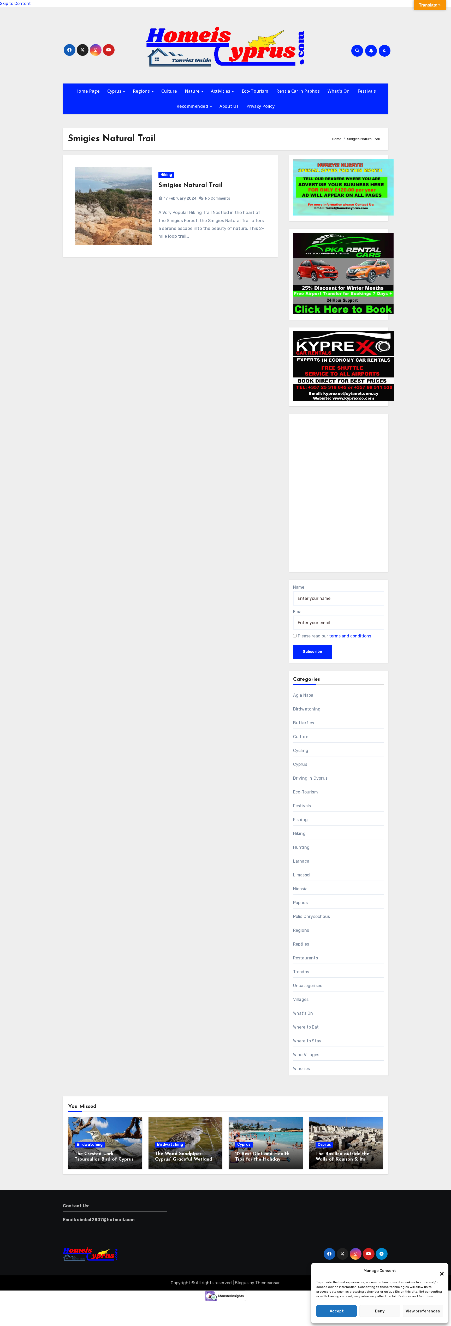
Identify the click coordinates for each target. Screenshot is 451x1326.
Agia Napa (303, 695)
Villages (301, 999)
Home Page (87, 91)
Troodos (301, 971)
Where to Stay (307, 1040)
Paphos (300, 902)
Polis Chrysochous (311, 916)
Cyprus (115, 91)
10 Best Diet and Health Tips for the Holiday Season (262, 1160)
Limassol (302, 875)
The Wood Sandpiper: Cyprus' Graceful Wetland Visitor (183, 1160)
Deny (380, 1311)
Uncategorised (308, 985)
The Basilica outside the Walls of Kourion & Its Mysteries (342, 1160)
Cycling (300, 750)
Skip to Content (15, 3)
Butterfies (303, 722)
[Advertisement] (339, 494)
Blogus (241, 1282)
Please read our (334, 636)
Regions (142, 91)
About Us (229, 106)
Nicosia (300, 888)
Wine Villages (306, 1054)
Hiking (166, 174)
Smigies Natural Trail (190, 185)
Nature (193, 91)
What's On (339, 91)
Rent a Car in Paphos (298, 91)
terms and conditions (350, 636)
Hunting (301, 847)
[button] (439, 1271)
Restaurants (305, 957)
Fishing (300, 819)
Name (298, 587)
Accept (337, 1311)
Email (298, 611)
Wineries (301, 1068)
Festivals (367, 91)
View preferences (423, 1311)
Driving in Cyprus (310, 778)
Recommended (192, 106)
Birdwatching (307, 709)
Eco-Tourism (255, 91)
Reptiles (301, 944)
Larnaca (301, 861)
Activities (221, 91)
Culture (169, 91)
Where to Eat (306, 1027)
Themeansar (267, 1282)
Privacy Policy (260, 106)
